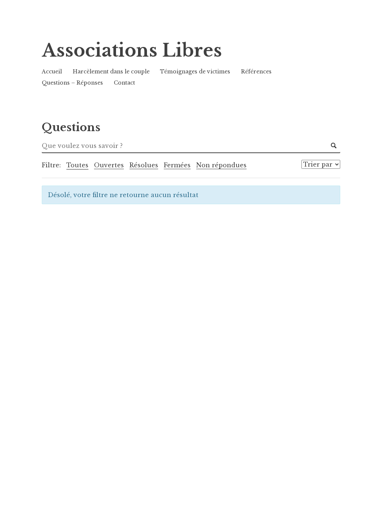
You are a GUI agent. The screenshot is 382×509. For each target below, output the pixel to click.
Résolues (143, 165)
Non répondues (221, 165)
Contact (124, 82)
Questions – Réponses (72, 82)
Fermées (177, 165)
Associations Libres (132, 50)
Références (256, 71)
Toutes (77, 165)
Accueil (52, 71)
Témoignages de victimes (195, 71)
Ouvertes (109, 165)
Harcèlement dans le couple (111, 71)
